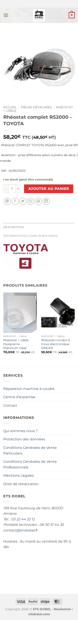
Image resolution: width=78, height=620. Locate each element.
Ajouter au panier (48, 189)
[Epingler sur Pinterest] (38, 201)
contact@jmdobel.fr (20, 530)
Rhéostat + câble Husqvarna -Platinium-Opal (15, 343)
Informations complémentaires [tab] (30, 235)
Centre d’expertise (19, 397)
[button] (5, 15)
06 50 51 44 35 (51, 525)
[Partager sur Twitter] (22, 201)
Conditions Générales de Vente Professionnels (30, 464)
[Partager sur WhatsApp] (7, 201)
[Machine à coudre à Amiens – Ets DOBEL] (39, 15)
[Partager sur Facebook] (15, 201)
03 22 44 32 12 (23, 519)
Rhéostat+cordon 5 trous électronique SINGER (55, 343)
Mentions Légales (18, 475)
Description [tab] (13, 227)
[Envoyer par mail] (30, 201)
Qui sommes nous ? (20, 431)
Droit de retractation (21, 484)
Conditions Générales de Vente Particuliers (30, 450)
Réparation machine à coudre (29, 389)
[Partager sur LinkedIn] (46, 201)
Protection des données (24, 439)
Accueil (10, 107)
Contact (10, 405)
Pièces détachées (36, 107)
